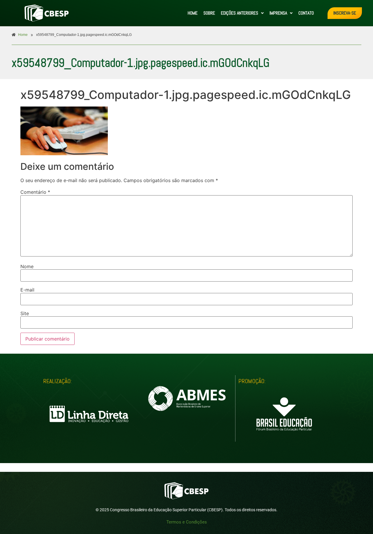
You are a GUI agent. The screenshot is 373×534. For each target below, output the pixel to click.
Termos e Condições (186, 522)
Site (24, 313)
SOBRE (209, 13)
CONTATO (306, 13)
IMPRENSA (278, 13)
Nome (27, 266)
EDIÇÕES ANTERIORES (239, 13)
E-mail (27, 289)
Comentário (35, 192)
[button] (242, 13)
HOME (193, 13)
